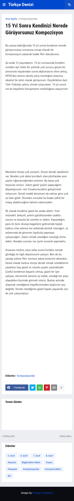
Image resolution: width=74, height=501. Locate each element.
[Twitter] (32, 387)
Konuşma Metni (53, 469)
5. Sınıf (11, 455)
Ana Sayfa (11, 19)
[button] (4, 5)
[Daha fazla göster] (61, 387)
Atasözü (12, 462)
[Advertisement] (37, 132)
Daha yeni (9, 436)
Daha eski (65, 436)
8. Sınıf (49, 455)
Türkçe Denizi (20, 4)
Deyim (49, 462)
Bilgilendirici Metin (31, 462)
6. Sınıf (23, 455)
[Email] (54, 387)
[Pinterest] (47, 387)
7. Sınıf (36, 455)
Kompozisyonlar (28, 19)
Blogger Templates (42, 492)
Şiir (9, 475)
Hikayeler (12, 469)
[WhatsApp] (40, 387)
